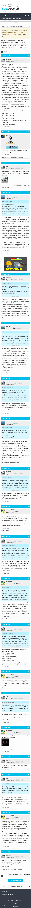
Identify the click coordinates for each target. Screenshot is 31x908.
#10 (28, 506)
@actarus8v (5, 150)
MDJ (4, 157)
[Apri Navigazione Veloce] (29, 26)
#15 (28, 693)
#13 (28, 624)
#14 (28, 671)
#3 (28, 163)
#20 (28, 851)
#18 (28, 774)
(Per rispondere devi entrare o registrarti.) (19, 874)
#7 (28, 378)
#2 (28, 131)
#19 (28, 812)
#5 (28, 274)
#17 (28, 756)
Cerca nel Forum (6, 18)
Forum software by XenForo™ (15, 900)
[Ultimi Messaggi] (5, 15)
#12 (28, 578)
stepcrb (8, 59)
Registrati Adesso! (15, 881)
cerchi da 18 (20, 47)
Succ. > (7, 51)
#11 (28, 536)
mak (27, 47)
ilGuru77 (8, 135)
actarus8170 (10, 510)
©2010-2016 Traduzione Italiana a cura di (15, 902)
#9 (28, 468)
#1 (28, 55)
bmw (9, 45)
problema (4, 49)
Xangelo (8, 196)
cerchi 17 (4, 47)
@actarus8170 (14, 150)
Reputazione (5, 126)
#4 (28, 192)
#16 (28, 727)
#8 (28, 418)
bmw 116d (16, 45)
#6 (28, 323)
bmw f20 (23, 45)
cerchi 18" (12, 47)
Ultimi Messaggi (16, 18)
